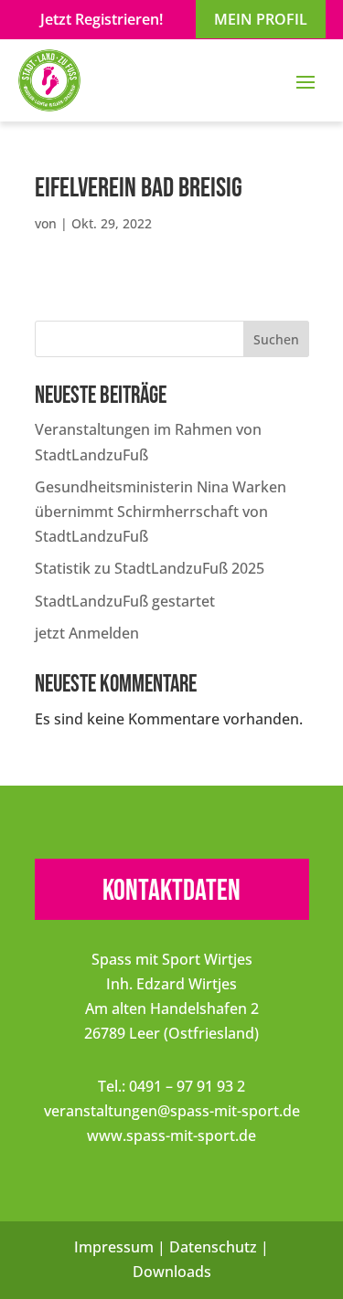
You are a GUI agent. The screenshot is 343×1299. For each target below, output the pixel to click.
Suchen (276, 339)
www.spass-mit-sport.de (171, 1135)
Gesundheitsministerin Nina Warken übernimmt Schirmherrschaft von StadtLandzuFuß (160, 511)
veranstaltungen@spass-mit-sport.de (172, 1111)
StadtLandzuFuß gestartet (125, 601)
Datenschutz (213, 1247)
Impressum (114, 1247)
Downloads (172, 1272)
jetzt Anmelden (87, 633)
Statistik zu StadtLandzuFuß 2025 (149, 568)
